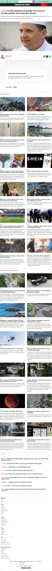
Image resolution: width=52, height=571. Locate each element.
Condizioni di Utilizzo (5, 556)
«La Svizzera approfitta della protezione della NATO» (17, 470)
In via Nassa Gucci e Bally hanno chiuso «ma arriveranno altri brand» (22, 474)
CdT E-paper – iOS (4, 542)
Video (2, 499)
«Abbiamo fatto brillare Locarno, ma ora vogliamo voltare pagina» (21, 463)
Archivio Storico (4, 520)
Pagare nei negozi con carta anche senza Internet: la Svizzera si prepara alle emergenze (23, 489)
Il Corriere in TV (4, 523)
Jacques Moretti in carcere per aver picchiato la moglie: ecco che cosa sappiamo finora (24, 478)
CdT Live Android (4, 540)
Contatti (2, 506)
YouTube (2, 534)
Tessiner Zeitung (4, 555)
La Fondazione (3, 548)
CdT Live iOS (3, 539)
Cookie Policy (21, 564)
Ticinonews (3, 553)
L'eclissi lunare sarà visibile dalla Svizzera (15, 467)
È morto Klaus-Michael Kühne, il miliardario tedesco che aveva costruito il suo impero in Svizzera (24, 459)
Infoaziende (3, 525)
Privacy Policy (22, 562)
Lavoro (2, 512)
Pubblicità (3, 507)
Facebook (3, 529)
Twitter (2, 532)
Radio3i (2, 551)
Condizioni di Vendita (5, 558)
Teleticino (3, 550)
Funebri (2, 513)
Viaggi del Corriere (4, 510)
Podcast (2, 501)
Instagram (3, 531)
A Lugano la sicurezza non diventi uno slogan (16, 482)
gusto (15, 87)
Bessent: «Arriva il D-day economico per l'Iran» (16, 485)
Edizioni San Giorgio (4, 521)
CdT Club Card (3, 509)
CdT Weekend (3, 518)
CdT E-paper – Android (5, 544)
